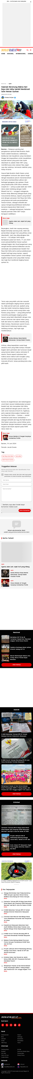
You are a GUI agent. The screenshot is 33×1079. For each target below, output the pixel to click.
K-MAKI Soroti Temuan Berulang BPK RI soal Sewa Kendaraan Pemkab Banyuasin (15, 761)
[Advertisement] (16, 24)
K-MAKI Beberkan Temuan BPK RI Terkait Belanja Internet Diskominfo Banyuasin (14, 735)
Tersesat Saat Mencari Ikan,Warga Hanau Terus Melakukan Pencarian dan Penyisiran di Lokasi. (17, 918)
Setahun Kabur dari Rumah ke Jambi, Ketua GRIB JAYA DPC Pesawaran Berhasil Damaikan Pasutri (17, 959)
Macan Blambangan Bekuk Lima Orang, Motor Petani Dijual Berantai (20, 657)
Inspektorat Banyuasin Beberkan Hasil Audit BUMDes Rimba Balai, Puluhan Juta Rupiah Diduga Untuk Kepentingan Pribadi (17, 927)
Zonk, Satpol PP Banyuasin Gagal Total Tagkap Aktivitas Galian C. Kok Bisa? (20, 846)
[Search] (27, 50)
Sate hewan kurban (7, 459)
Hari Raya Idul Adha (7, 456)
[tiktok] (19, 1025)
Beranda (3, 83)
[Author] (2, 97)
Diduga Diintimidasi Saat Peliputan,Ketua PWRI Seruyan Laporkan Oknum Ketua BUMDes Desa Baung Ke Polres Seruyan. (17, 894)
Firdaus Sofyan (9, 97)
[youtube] (15, 1025)
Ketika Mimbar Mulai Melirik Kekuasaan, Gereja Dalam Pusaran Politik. (20, 339)
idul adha (18, 456)
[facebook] (2, 1025)
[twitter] (6, 1025)
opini (10, 83)
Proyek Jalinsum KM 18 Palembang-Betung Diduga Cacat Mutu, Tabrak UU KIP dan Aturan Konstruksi (20, 838)
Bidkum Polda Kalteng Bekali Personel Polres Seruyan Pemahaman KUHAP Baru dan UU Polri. (17, 942)
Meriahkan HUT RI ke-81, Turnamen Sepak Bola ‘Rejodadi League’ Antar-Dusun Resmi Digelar (20, 640)
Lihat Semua (17, 664)
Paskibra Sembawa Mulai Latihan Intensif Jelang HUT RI (20, 648)
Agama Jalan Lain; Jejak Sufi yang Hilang (19, 222)
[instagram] (11, 1025)
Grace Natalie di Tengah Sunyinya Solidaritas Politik (20, 437)
